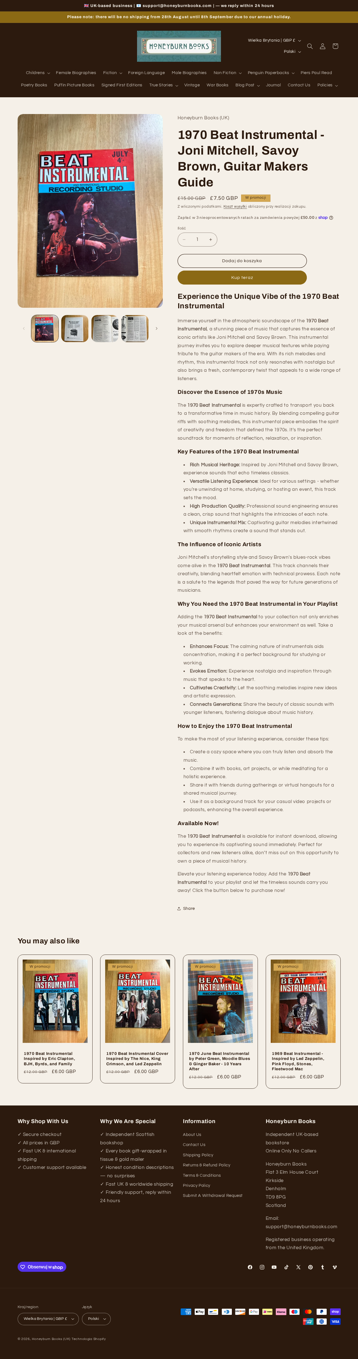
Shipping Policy (198, 1155)
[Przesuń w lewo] (24, 328)
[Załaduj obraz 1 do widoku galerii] (44, 328)
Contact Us (194, 1145)
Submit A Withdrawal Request (213, 1196)
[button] (37, 73)
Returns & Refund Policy (206, 1165)
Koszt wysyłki (235, 206)
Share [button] (189, 908)
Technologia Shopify (89, 1339)
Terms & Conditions (202, 1175)
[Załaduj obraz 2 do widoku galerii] (74, 328)
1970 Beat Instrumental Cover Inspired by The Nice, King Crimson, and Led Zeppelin (137, 1058)
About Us (192, 1135)
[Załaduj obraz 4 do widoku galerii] (135, 328)
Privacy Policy (196, 1185)
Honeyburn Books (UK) (51, 1339)
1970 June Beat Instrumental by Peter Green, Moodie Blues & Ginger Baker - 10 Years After (219, 1061)
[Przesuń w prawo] (156, 328)
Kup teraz (242, 277)
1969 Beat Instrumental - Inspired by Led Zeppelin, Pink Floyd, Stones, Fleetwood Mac (298, 1061)
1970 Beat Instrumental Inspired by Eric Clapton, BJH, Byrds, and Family (49, 1058)
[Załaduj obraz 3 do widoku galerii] (105, 328)
